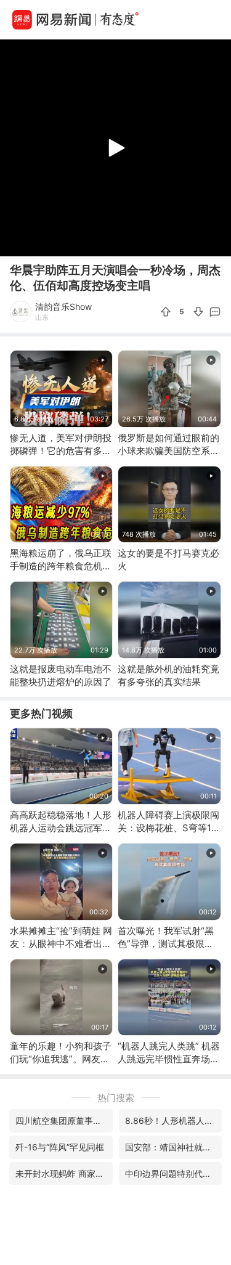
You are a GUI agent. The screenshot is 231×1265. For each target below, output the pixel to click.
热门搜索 (115, 1098)
